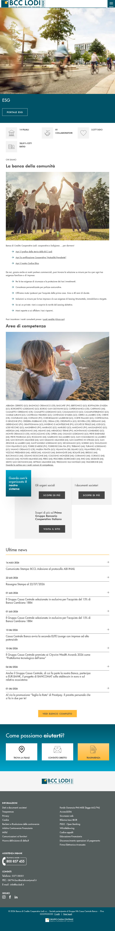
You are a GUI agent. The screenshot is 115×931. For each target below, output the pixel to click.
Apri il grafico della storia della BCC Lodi (34, 251)
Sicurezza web (66, 815)
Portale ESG (15, 112)
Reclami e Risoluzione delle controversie (20, 824)
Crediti (57, 914)
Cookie (5, 819)
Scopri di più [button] (51, 495)
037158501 (18, 875)
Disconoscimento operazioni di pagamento (86, 840)
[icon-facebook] (10, 897)
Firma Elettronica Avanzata (72, 844)
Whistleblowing (78, 828)
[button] (111, 4)
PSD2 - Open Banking (81, 824)
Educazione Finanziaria (82, 836)
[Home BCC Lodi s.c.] (23, 4)
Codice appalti (78, 832)
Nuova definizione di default (15, 840)
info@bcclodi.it (17, 884)
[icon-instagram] (4, 897)
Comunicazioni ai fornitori (26, 836)
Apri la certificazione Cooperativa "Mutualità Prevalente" (41, 257)
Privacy (5, 815)
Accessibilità (66, 811)
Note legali (67, 914)
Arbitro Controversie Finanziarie (28, 828)
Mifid (4, 832)
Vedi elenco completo (57, 713)
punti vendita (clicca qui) (54, 319)
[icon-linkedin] (16, 897)
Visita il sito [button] (52, 528)
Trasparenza (8, 811)
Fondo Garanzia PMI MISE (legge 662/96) (86, 807)
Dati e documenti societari (14, 807)
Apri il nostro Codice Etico (27, 263)
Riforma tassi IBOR (80, 819)
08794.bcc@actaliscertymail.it (22, 880)
